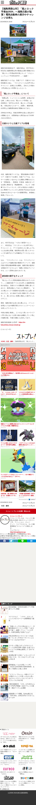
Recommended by (23, 499)
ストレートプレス (28, 21)
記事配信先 (5, 789)
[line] (22, 540)
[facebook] (4, 540)
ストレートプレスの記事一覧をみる (18, 511)
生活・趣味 (5, 506)
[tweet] (11, 540)
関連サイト (5, 729)
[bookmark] (31, 540)
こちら (28, 534)
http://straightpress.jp (18, 532)
